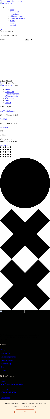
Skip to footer (17, 1)
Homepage (4, 145)
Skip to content (6, 1)
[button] (1, 29)
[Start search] (27, 40)
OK (25, 412)
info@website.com (7, 111)
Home (2, 83)
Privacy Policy (30, 406)
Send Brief (4, 119)
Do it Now (4, 127)
